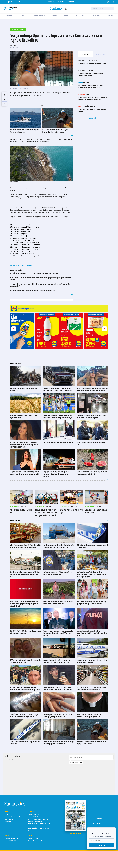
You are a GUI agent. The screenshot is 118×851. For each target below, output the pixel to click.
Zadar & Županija (39, 16)
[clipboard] (4, 104)
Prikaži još (92, 118)
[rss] (113, 1)
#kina (23, 265)
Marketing (61, 2)
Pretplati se (101, 845)
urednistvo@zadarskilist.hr (11, 839)
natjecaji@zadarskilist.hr (35, 821)
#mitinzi (29, 265)
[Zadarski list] (59, 8)
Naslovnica (8, 16)
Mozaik (110, 16)
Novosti (22, 16)
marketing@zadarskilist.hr (40, 819)
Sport (54, 16)
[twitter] (108, 1)
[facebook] (102, 1)
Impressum (71, 2)
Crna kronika (80, 16)
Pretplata (51, 2)
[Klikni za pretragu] (112, 8)
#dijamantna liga (15, 265)
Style (66, 16)
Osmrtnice (96, 16)
